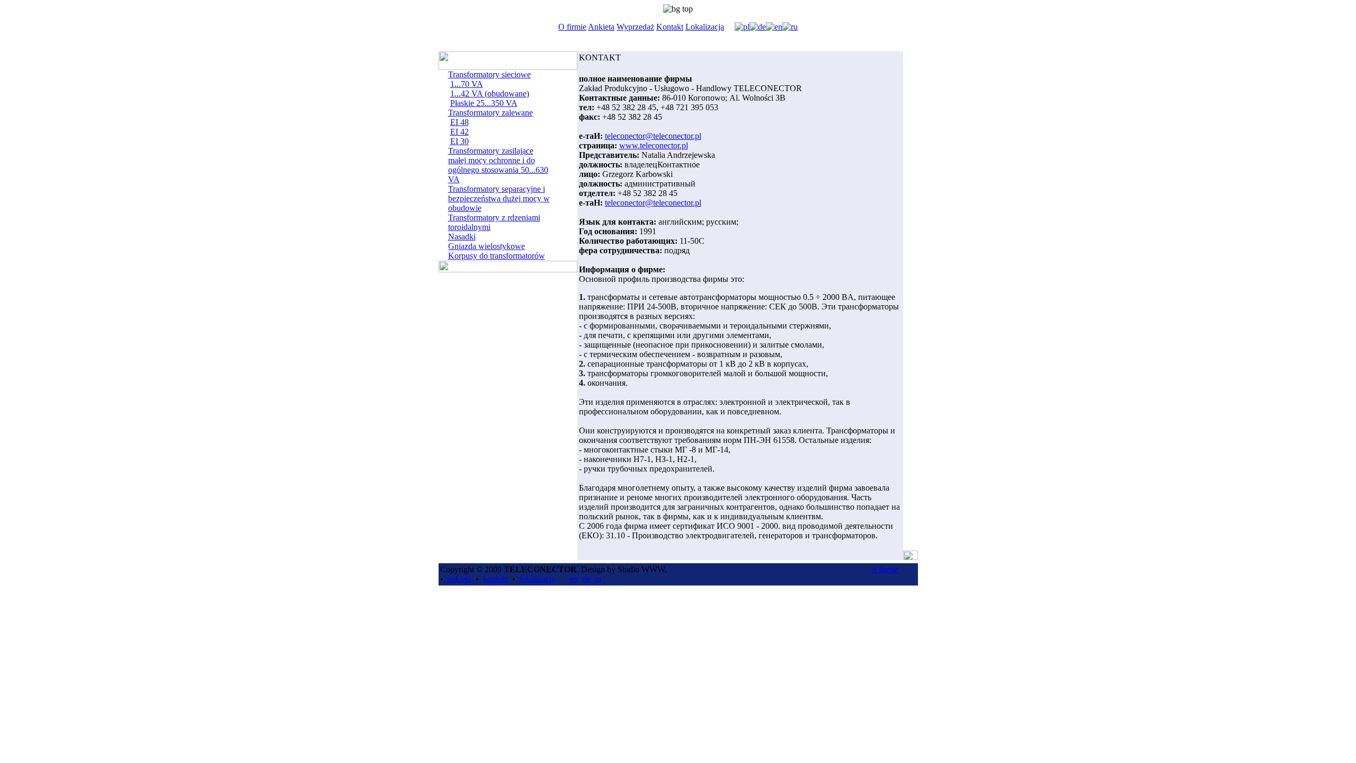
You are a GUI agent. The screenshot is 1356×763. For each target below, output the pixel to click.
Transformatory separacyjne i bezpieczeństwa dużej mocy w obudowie (499, 198)
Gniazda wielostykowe (486, 246)
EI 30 (459, 141)
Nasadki (462, 236)
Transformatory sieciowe (489, 74)
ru (597, 578)
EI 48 (459, 122)
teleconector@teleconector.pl (653, 135)
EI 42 (459, 131)
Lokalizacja (704, 26)
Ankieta (601, 26)
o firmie (885, 569)
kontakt (495, 578)
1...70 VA (466, 83)
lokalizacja (537, 578)
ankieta (459, 578)
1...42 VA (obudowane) (489, 93)
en (574, 578)
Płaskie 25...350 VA (484, 103)
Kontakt (669, 26)
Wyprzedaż (635, 26)
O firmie (572, 26)
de (586, 578)
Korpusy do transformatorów (496, 255)
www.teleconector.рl (653, 145)
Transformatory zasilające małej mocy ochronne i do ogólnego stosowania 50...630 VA (498, 165)
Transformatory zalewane (490, 112)
